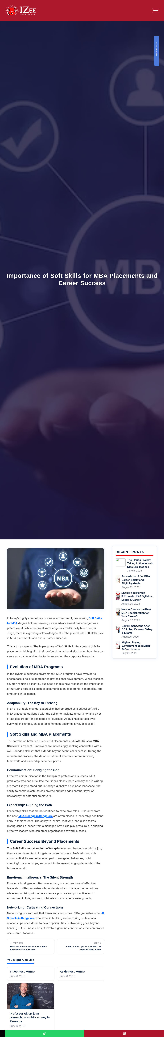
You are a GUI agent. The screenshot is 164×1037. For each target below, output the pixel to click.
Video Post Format (22, 971)
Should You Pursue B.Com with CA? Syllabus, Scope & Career (137, 596)
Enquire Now (156, 49)
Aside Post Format (72, 971)
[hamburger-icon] (155, 10)
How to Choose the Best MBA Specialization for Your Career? (136, 613)
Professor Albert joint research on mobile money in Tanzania (30, 1017)
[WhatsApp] (45, 1033)
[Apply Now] (124, 1033)
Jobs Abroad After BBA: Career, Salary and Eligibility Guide (136, 580)
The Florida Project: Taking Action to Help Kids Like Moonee (140, 563)
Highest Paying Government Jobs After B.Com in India (136, 646)
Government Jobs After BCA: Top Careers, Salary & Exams (137, 629)
